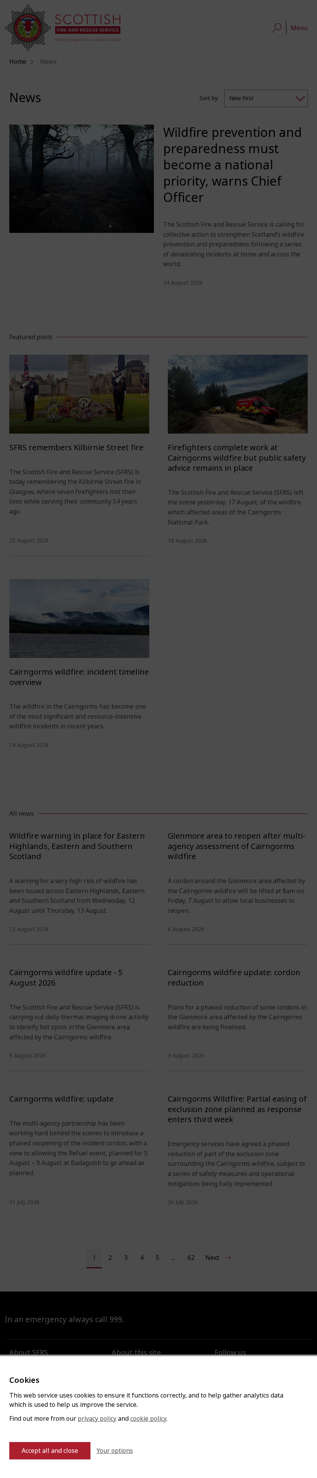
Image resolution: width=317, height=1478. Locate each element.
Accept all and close (50, 1450)
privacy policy (97, 1418)
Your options (115, 1450)
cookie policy (148, 1418)
